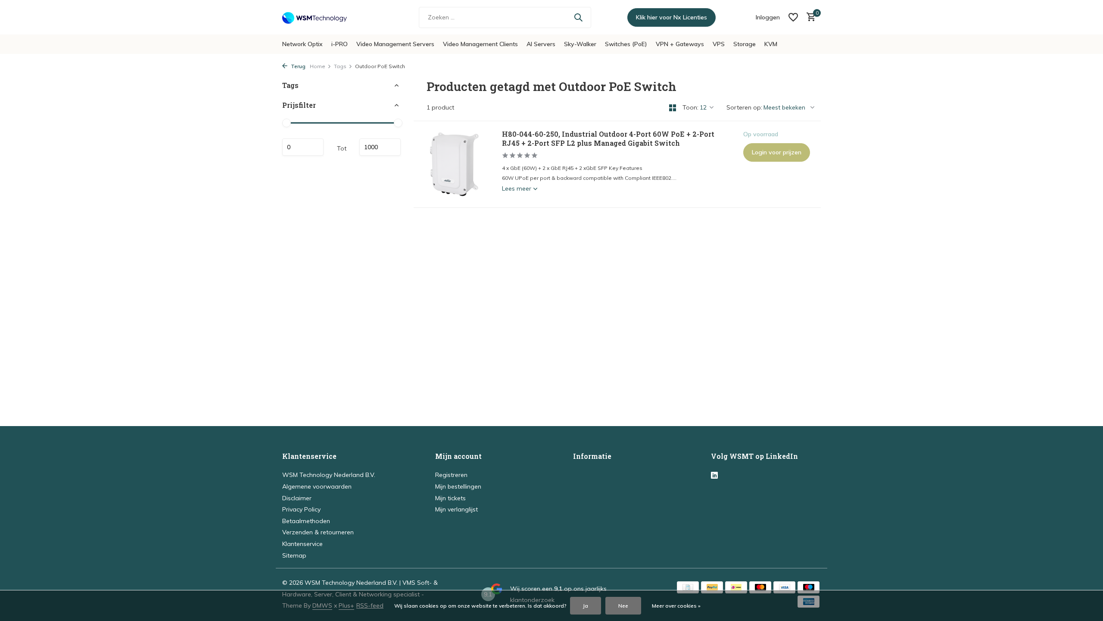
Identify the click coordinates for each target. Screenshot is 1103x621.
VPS (719, 44)
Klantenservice (302, 544)
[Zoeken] (578, 17)
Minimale (303, 147)
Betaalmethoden (306, 521)
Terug (297, 66)
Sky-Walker (580, 44)
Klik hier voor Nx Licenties (671, 17)
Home (317, 66)
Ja (585, 605)
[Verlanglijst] (793, 17)
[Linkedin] (714, 475)
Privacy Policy (301, 509)
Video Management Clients (480, 44)
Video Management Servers (395, 44)
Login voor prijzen (776, 152)
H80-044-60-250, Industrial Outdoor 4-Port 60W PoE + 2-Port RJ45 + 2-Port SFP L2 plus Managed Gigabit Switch (608, 138)
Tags (340, 66)
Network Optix (302, 44)
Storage (744, 44)
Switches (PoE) (626, 44)
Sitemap (294, 555)
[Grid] (672, 107)
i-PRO (339, 44)
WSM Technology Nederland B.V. (328, 475)
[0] (809, 17)
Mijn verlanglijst (456, 509)
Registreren (451, 475)
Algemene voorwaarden (317, 486)
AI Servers (541, 44)
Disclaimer (297, 498)
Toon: (690, 107)
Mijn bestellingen (458, 486)
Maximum (380, 147)
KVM (770, 44)
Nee (623, 605)
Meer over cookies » (676, 605)
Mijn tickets (450, 498)
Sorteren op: (744, 107)
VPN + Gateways (680, 44)
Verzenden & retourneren (318, 532)
